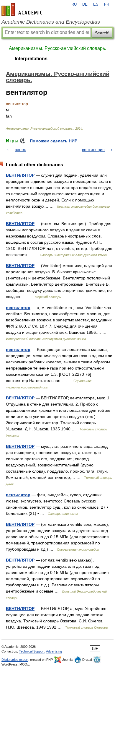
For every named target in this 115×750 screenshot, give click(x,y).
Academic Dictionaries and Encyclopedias (50, 22)
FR (106, 4)
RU (74, 4)
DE (85, 4)
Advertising (54, 651)
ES (95, 4)
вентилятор (18, 307)
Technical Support (32, 651)
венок (20, 149)
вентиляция (93, 149)
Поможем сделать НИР (53, 141)
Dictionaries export (14, 659)
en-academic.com (22, 9)
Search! (102, 32)
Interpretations (31, 58)
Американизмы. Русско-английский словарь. (57, 48)
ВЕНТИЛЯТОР (20, 175)
